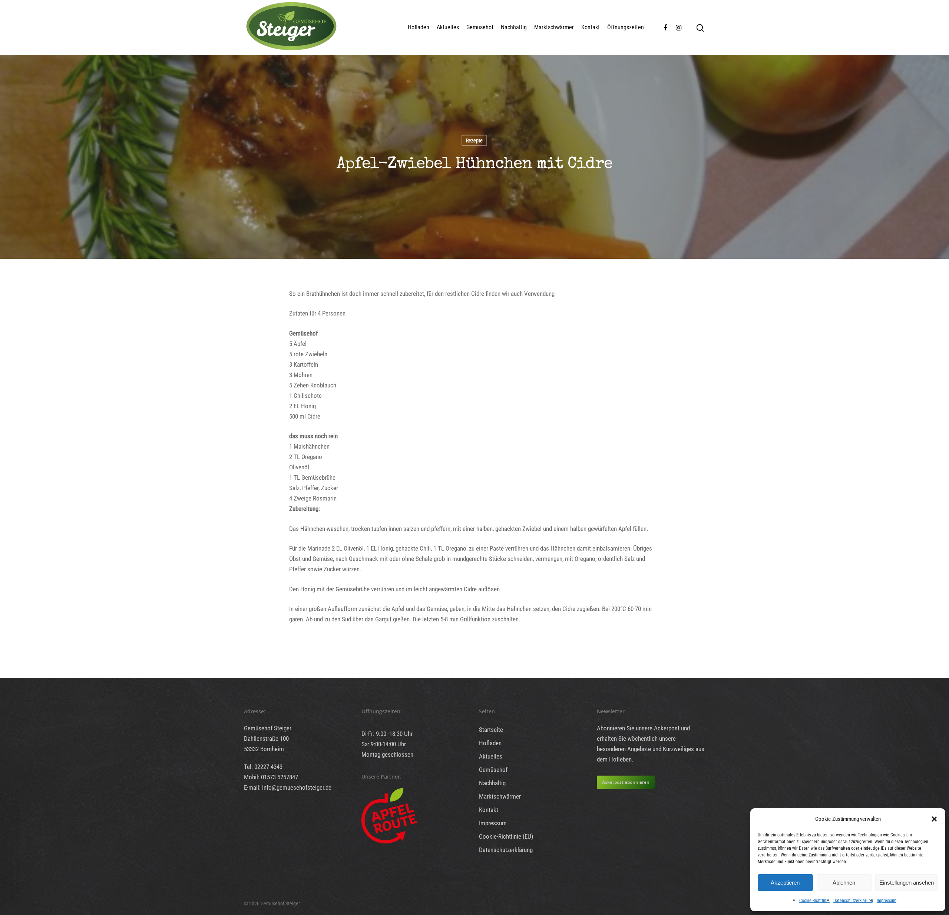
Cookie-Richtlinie (814, 900)
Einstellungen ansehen (906, 882)
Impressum (886, 900)
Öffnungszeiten (625, 27)
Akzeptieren (785, 882)
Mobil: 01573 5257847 (271, 777)
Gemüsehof (479, 27)
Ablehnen (844, 882)
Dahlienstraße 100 (266, 738)
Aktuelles (448, 27)
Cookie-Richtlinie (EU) (506, 836)
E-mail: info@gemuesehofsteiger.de (287, 787)
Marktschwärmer (554, 27)
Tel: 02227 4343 (263, 766)
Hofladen (418, 27)
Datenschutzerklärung (853, 900)
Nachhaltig (514, 27)
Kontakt (590, 27)
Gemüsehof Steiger (267, 728)
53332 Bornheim (264, 749)
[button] (934, 819)
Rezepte (474, 140)
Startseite (491, 729)
